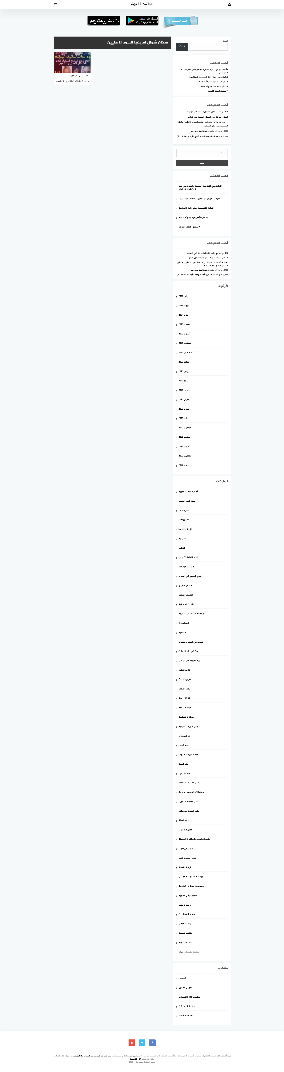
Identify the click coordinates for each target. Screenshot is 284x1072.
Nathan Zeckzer (220, 122)
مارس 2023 (184, 399)
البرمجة (182, 539)
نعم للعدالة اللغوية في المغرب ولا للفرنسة (92, 1056)
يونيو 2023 (184, 371)
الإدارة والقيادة (185, 529)
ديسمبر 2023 (185, 324)
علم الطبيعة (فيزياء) (188, 755)
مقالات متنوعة (185, 942)
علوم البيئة (184, 820)
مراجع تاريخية (185, 905)
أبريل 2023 (184, 390)
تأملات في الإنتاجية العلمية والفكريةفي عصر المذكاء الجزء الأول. (204, 71)
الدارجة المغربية (186, 567)
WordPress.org (186, 1016)
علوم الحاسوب (185, 830)
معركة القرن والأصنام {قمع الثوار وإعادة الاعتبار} (197, 136)
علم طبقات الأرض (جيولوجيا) (192, 792)
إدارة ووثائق (184, 520)
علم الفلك (183, 764)
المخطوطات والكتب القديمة (192, 614)
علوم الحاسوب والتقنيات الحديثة (194, 839)
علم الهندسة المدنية (189, 783)
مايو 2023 (183, 381)
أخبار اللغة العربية (187, 501)
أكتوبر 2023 (184, 334)
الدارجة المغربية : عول (200, 131)
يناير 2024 (183, 315)
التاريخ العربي (222, 112)
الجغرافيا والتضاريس (188, 557)
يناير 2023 (183, 418)
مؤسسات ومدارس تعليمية (191, 886)
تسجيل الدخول (186, 987)
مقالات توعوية (185, 933)
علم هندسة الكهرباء (188, 802)
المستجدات (184, 623)
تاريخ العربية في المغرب (190, 661)
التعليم (182, 548)
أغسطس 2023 (185, 353)
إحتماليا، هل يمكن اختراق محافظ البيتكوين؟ (208, 77)
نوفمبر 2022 (184, 437)
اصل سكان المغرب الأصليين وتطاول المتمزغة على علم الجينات (202, 264)
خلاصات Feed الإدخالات (189, 997)
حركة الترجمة (185, 708)
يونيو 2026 (184, 296)
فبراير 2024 (184, 306)
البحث (225, 41)
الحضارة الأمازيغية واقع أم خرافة (214, 86)
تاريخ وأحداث (185, 679)
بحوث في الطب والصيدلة (191, 642)
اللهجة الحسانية (186, 604)
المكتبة (182, 632)
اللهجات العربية (186, 595)
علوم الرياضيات (186, 849)
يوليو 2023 (184, 362)
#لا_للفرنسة (135, 1059)
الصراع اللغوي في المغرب (190, 576)
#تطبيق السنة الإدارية (218, 91)
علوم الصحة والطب (187, 858)
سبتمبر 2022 (185, 456)
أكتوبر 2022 (184, 447)
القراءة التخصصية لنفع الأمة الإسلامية (211, 82)
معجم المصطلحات (187, 914)
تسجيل (182, 978)
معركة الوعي (185, 924)
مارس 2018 (184, 465)
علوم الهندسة (185, 867)
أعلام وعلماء (184, 510)
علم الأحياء (184, 745)
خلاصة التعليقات (187, 1006)
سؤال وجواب (184, 736)
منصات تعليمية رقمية (189, 952)
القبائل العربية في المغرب (198, 112)
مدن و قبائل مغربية (188, 895)
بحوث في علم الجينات (189, 651)
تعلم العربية (184, 689)
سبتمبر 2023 (185, 343)
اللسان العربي (185, 586)
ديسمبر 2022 (185, 428)
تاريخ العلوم (184, 670)
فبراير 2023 (184, 409)
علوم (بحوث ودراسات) (189, 811)
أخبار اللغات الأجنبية (188, 492)
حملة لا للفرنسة (186, 717)
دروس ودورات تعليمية (189, 726)
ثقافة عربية (184, 698)
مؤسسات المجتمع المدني (191, 877)
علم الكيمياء (184, 773)
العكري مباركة (222, 117)
